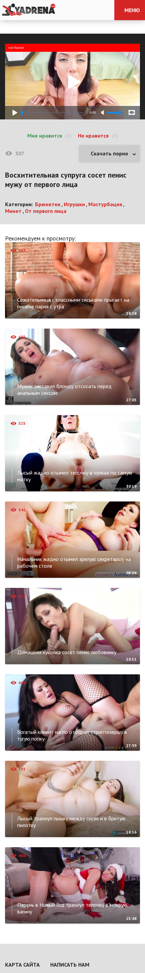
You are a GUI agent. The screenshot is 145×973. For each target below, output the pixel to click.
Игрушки (74, 204)
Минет (13, 211)
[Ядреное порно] (29, 10)
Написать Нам (69, 964)
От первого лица (45, 211)
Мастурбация (105, 204)
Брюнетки (47, 204)
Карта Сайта (22, 964)
